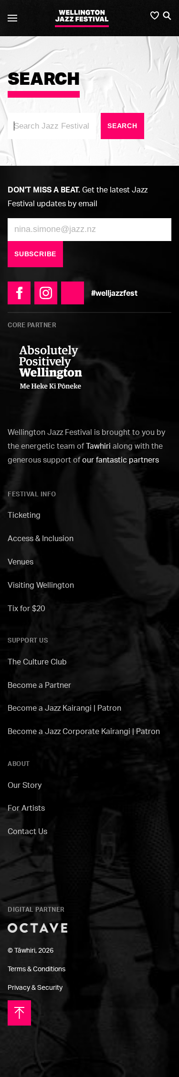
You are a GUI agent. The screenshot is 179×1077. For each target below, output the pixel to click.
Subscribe (35, 254)
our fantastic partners (120, 459)
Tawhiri (98, 446)
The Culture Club (37, 661)
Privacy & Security (35, 987)
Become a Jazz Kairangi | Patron (64, 708)
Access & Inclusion (41, 538)
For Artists (26, 808)
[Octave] (37, 927)
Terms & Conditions (36, 969)
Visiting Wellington (41, 585)
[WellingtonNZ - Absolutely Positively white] (51, 366)
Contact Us (27, 831)
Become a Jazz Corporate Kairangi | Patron (84, 731)
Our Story (25, 785)
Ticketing (24, 515)
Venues (20, 561)
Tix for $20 (26, 608)
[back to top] (19, 1012)
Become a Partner (39, 685)
